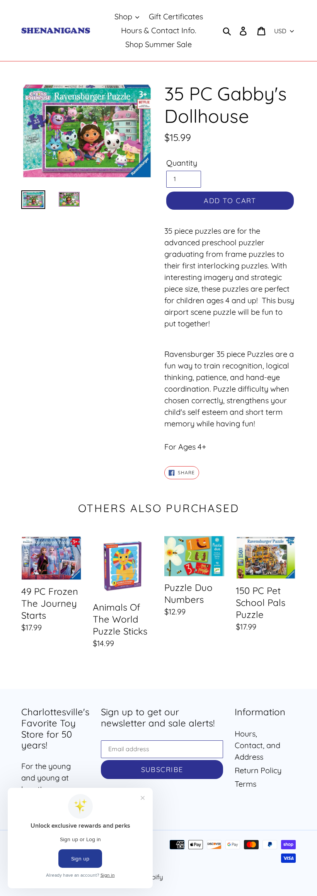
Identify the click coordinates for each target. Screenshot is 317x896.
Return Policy (258, 770)
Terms (245, 784)
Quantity (181, 163)
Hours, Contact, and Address (257, 745)
